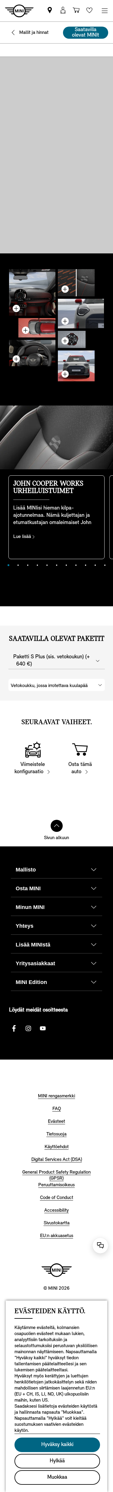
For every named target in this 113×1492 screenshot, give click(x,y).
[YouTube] (43, 1028)
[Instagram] (28, 1028)
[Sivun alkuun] (57, 826)
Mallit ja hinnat (34, 32)
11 (104, 565)
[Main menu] (104, 10)
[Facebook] (14, 1028)
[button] (63, 10)
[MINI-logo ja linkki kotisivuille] (56, 1270)
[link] (49, 10)
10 (95, 565)
